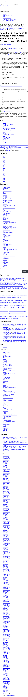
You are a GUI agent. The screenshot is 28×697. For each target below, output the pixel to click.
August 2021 (6, 483)
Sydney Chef (6, 138)
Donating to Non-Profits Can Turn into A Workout (11, 286)
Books (1, 27)
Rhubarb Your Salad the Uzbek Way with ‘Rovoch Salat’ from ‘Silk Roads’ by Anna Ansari (13, 281)
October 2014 (6, 541)
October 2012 (6, 573)
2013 (4, 170)
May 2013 (5, 564)
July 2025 (5, 462)
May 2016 (5, 517)
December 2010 (6, 601)
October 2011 (6, 588)
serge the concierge (7, 137)
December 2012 (6, 570)
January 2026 (6, 456)
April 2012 (5, 580)
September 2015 (6, 527)
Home (4, 14)
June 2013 (5, 562)
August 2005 (6, 685)
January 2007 (6, 662)
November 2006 (6, 665)
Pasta (4, 234)
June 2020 (5, 497)
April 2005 (5, 690)
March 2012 (5, 582)
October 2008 (6, 635)
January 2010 (6, 616)
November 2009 (6, 618)
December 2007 (6, 648)
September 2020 (6, 496)
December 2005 (6, 679)
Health (4, 219)
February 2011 (6, 599)
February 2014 (6, 552)
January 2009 (6, 631)
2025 (4, 157)
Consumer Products (7, 200)
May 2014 (5, 548)
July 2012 (5, 577)
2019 (4, 164)
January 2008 (6, 647)
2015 (4, 168)
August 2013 (6, 560)
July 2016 (5, 514)
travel (4, 141)
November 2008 (6, 634)
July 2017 (5, 504)
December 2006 (6, 664)
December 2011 (6, 586)
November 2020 (6, 493)
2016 (4, 166)
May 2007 (5, 657)
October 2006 (6, 666)
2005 (4, 181)
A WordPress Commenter (6, 295)
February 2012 (6, 583)
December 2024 (6, 471)
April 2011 (5, 596)
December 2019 (6, 499)
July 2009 (5, 623)
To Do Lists (5, 253)
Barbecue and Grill (7, 191)
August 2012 (6, 575)
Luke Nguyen (6, 129)
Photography (6, 236)
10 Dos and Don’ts (7, 15)
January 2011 (6, 600)
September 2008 (6, 636)
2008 (4, 177)
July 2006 (5, 670)
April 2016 (5, 518)
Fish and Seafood (7, 211)
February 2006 (6, 677)
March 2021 (5, 488)
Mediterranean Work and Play (9, 227)
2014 (4, 169)
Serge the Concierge (10, 28)
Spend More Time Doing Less (10, 249)
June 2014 (5, 547)
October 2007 (6, 651)
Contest (4, 201)
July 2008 (5, 639)
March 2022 (5, 479)
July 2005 (5, 686)
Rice (4, 241)
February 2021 (6, 489)
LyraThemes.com (11, 695)
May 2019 (5, 501)
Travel (17, 28)
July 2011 (5, 592)
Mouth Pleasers (6, 230)
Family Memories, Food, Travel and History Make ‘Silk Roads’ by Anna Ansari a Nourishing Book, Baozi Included (13, 288)
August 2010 (6, 606)
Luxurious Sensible (7, 226)
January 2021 (6, 491)
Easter (4, 206)
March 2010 (5, 613)
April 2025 (5, 466)
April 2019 (5, 502)
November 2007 (6, 649)
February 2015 (6, 536)
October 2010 (6, 604)
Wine (4, 266)
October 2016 (6, 510)
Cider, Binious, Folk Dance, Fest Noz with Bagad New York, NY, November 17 (14, 340)
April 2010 (5, 612)
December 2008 (6, 632)
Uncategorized (6, 258)
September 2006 (6, 668)
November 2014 (6, 540)
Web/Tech (5, 263)
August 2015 (6, 528)
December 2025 (6, 457)
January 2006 (6, 678)
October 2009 (6, 619)
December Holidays (7, 202)
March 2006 (5, 675)
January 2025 (6, 470)
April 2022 (5, 478)
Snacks (4, 247)
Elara (4, 693)
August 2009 (6, 622)
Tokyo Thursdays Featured (9, 256)
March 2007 (5, 660)
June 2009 (5, 625)
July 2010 (5, 608)
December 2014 (6, 539)
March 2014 (5, 551)
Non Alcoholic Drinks (8, 232)
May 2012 (5, 579)
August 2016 (6, 513)
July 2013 (5, 561)
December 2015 (6, 523)
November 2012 (6, 571)
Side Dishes (5, 245)
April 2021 (5, 487)
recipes (4, 133)
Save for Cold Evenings (8, 134)
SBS (4, 136)
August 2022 (6, 474)
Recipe (4, 132)
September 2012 (6, 574)
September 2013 (6, 558)
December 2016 (6, 509)
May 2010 (5, 610)
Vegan (4, 261)
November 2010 (6, 603)
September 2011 (6, 590)
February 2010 (6, 614)
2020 (4, 162)
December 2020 (6, 492)
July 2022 (5, 475)
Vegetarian (21, 28)
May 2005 (5, 688)
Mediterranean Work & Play (9, 19)
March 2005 (5, 691)
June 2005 (5, 687)
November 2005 (6, 681)
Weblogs (2, 29)
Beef (4, 192)
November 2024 (6, 473)
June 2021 (5, 484)
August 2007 (6, 653)
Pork (4, 237)
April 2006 (5, 674)
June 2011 (5, 593)
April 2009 (5, 627)
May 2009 (5, 626)
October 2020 (6, 495)
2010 (4, 174)
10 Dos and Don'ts (7, 187)
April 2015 (5, 534)
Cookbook (5, 125)
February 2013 (6, 567)
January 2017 (6, 508)
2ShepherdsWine (4, 305)
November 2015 (6, 525)
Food (4, 127)
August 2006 (6, 669)
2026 (4, 156)
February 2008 (6, 646)
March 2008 (5, 644)
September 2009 (6, 621)
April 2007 (5, 659)
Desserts (5, 204)
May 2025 (5, 465)
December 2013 (6, 554)
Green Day (5, 218)
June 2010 (5, 609)
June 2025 (5, 463)
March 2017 (5, 506)
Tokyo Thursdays (7, 18)
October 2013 (6, 557)
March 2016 (5, 519)
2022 (4, 160)
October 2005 (6, 682)
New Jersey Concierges (8, 20)
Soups (4, 248)
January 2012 (6, 584)
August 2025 (6, 461)
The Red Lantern (10, 54)
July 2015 (5, 530)
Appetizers (5, 188)
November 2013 (6, 556)
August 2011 (6, 591)
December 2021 (6, 482)
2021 (4, 161)
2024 (4, 159)
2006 (4, 179)
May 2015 (5, 532)
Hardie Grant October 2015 (9, 128)
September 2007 (6, 652)
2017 (4, 165)
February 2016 (6, 521)
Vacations (5, 260)
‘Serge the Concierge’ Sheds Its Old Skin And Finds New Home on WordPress (14, 326)
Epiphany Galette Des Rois (9, 208)
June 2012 (5, 578)
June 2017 (5, 505)
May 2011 (5, 595)
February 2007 (6, 661)
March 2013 (5, 566)
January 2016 (6, 522)
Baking (4, 189)
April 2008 (5, 643)
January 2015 (6, 538)
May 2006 (5, 673)
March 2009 (5, 629)
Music (4, 231)
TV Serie (5, 142)
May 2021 (5, 486)
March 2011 (5, 597)
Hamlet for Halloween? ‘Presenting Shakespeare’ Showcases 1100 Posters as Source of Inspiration (14, 145)
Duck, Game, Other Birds (9, 205)
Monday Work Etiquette (8, 228)
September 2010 (6, 605)
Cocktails (5, 197)
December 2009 (6, 617)
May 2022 (5, 476)
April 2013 (5, 565)
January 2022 (6, 480)
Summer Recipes (7, 250)
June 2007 (5, 656)
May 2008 (5, 642)
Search (1, 269)
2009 (4, 175)
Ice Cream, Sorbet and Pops (9, 222)
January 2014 (6, 553)
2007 (4, 178)
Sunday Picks (6, 252)
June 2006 (5, 672)
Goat (4, 217)
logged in (8, 150)
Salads (4, 243)
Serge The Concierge (5, 5)
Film (4, 210)
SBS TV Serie (18, 52)
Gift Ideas (5, 214)
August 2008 (6, 638)
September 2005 (6, 683)
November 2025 (6, 458)
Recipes (4, 16)
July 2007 (5, 655)
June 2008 (5, 640)
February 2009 (6, 630)
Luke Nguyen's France (11, 48)
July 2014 (5, 545)
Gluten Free (5, 215)
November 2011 (6, 587)
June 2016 (5, 515)
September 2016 (6, 512)
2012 (4, 172)
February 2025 (6, 469)
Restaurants (2, 28)
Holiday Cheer (6, 221)
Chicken (5, 195)
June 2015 (5, 531)
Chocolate (5, 196)
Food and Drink (7, 27)
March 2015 (5, 535)
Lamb (4, 224)
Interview (5, 223)
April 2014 (5, 549)
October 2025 (6, 460)
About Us (5, 1)
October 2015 (6, 526)
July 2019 (5, 500)
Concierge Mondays (7, 198)
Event (4, 209)
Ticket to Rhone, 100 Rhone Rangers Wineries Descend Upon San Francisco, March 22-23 (14, 330)
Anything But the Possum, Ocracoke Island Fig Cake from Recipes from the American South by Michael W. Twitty (13, 284)
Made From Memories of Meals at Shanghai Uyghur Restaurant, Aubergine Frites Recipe (12, 279)
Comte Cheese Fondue (8, 124)
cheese (4, 123)
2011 (4, 173)
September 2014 (6, 543)
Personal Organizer (15, 27)
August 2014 (6, 544)
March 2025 (5, 467)
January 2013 (6, 569)
